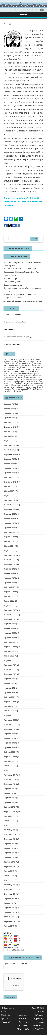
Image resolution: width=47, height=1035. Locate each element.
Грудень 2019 (10, 770)
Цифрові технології (15, 391)
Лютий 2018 (9, 871)
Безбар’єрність (21, 361)
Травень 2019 (10, 802)
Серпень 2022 (10, 624)
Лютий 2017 (9, 926)
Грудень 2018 (10, 825)
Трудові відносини (19, 389)
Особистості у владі (16, 381)
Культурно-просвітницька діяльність (23, 373)
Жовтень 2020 (10, 724)
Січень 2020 (9, 765)
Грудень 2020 (10, 715)
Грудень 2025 (10, 440)
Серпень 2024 (10, 514)
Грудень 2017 (10, 880)
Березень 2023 (10, 592)
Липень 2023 (9, 573)
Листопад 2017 (10, 885)
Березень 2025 (10, 482)
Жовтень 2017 (10, 889)
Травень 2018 (10, 857)
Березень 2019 (10, 811)
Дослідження (35, 367)
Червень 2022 (10, 633)
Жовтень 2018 (10, 834)
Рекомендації (9, 329)
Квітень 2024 (9, 532)
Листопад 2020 (10, 720)
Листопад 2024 (10, 500)
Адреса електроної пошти (15, 963)
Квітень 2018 (9, 862)
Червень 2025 (10, 468)
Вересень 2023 (10, 564)
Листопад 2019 (10, 775)
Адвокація (12, 361)
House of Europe (10, 278)
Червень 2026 (10, 413)
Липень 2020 (9, 738)
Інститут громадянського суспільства (20, 294)
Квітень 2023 (9, 587)
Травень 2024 (10, 527)
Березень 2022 (10, 646)
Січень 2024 (9, 546)
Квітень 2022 (9, 642)
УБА (27, 389)
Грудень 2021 (10, 660)
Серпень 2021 (10, 678)
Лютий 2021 (9, 706)
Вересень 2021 (10, 674)
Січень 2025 (9, 491)
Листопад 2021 (10, 665)
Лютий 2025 (9, 486)
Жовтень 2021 (10, 669)
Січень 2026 (9, 436)
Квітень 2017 (9, 917)
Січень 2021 (9, 711)
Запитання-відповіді (19, 248)
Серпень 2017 (10, 898)
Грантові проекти (14, 365)
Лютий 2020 (9, 761)
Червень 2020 (10, 743)
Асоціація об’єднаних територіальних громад (23, 301)
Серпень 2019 (10, 788)
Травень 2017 (10, 912)
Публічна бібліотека (12, 344)
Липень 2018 (9, 848)
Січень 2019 (9, 820)
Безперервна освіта (35, 361)
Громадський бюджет (29, 365)
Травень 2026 (10, 418)
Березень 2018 (10, 866)
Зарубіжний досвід (22, 369)
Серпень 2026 (10, 404)
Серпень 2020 (10, 733)
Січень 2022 (9, 656)
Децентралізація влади (13, 285)
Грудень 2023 (10, 550)
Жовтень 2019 (10, 779)
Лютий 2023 (9, 596)
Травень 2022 (10, 637)
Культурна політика (18, 371)
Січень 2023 (9, 601)
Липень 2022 (9, 628)
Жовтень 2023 (10, 559)
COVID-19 (7, 359)
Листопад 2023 (10, 555)
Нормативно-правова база (15, 321)
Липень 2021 (9, 683)
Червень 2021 (10, 688)
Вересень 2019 (10, 784)
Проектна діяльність (30, 381)
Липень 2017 (9, 903)
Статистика (14, 387)
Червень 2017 (10, 908)
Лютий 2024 (9, 541)
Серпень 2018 (10, 843)
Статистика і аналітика (13, 314)
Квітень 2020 (9, 752)
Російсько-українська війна (19, 385)
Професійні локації (22, 383)
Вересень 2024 (10, 509)
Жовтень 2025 (10, 450)
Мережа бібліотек (22, 377)
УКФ (31, 389)
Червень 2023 (10, 578)
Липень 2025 (9, 463)
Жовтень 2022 (10, 614)
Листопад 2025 (10, 445)
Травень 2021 (10, 692)
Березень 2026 (10, 427)
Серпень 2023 (10, 569)
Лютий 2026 (9, 431)
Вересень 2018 (10, 839)
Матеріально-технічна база (27, 375)
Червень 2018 (10, 852)
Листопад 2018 (10, 830)
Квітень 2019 (9, 807)
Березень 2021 (10, 701)
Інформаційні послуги (26, 359)
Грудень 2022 (10, 605)
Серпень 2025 (10, 459)
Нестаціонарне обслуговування (23, 380)
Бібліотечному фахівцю (13, 281)
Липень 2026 (9, 408)
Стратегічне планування (27, 387)
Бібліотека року (9, 363)
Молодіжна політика (14, 379)
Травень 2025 (10, 472)
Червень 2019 (10, 798)
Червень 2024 (10, 523)
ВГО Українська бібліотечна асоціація (20, 269)
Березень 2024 (10, 537)
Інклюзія (14, 359)
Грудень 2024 (10, 495)
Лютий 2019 (9, 816)
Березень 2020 (10, 756)
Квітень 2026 (9, 422)
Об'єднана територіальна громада (18, 336)
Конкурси (33, 369)
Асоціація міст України (13, 297)
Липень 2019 (9, 793)
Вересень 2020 (10, 729)
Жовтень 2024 (10, 505)
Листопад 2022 (10, 610)
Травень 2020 (10, 747)
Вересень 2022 (10, 619)
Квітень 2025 (9, 477)
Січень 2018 (9, 875)
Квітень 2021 (9, 697)
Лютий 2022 (9, 651)
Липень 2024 (9, 518)
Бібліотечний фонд (23, 363)
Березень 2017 (10, 921)
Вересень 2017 (10, 894)
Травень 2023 (10, 582)
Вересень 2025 (10, 454)
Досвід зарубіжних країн (21, 367)
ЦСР (34, 389)
